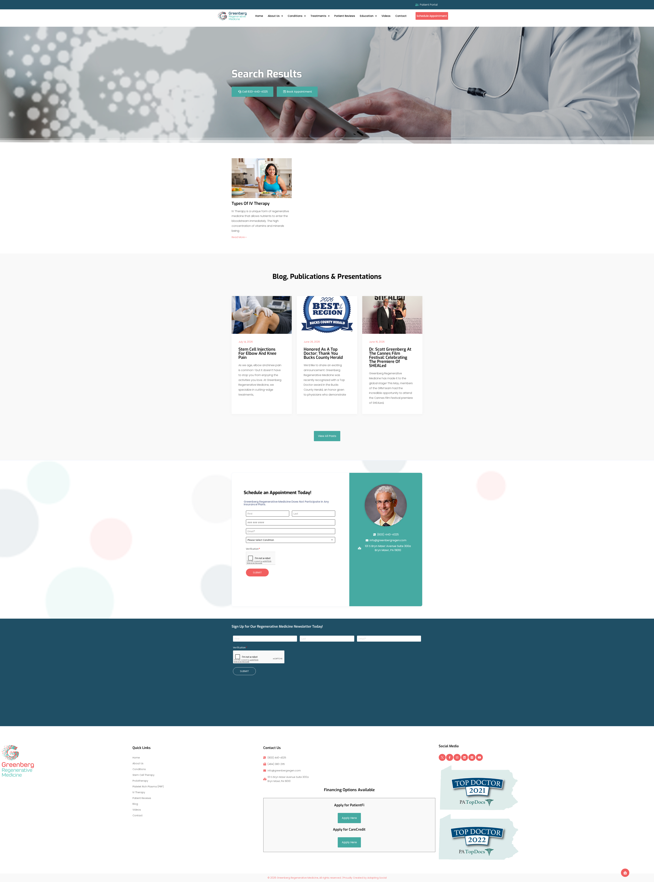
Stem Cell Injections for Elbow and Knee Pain (257, 353)
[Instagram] (457, 757)
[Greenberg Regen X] (442, 757)
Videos (386, 16)
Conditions (295, 16)
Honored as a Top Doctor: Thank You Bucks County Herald (323, 353)
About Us (274, 16)
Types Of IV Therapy (250, 203)
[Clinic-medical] (625, 873)
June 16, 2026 (377, 342)
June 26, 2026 (312, 342)
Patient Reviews (344, 16)
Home (259, 16)
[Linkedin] (464, 757)
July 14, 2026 (245, 342)
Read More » (239, 237)
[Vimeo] (472, 757)
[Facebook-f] (449, 757)
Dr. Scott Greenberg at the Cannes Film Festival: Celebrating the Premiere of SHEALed (390, 357)
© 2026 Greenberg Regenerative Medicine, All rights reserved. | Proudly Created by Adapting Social (327, 877)
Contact (401, 16)
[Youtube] (479, 757)
